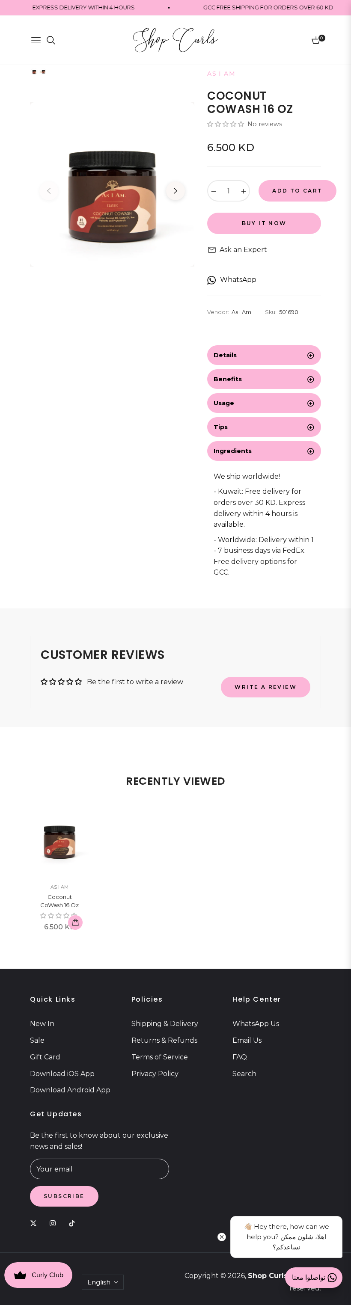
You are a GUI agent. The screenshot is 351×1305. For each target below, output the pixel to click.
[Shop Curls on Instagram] (54, 1223)
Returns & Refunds (164, 1040)
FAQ (239, 1057)
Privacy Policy (154, 1074)
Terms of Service (159, 1057)
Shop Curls (268, 1276)
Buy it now (264, 223)
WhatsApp (238, 280)
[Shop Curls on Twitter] (35, 1223)
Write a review (266, 687)
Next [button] (175, 190)
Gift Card (45, 1057)
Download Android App (70, 1090)
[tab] (264, 355)
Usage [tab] (224, 403)
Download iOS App (62, 1074)
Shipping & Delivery (164, 1024)
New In (42, 1024)
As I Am (59, 887)
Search (244, 1074)
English (98, 1282)
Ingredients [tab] (233, 451)
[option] (112, 184)
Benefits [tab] (228, 379)
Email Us (247, 1040)
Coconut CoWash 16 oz (59, 901)
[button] (226, 124)
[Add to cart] (75, 922)
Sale (37, 1040)
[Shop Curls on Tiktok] (74, 1223)
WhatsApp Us (255, 1024)
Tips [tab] (221, 427)
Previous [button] (48, 190)
